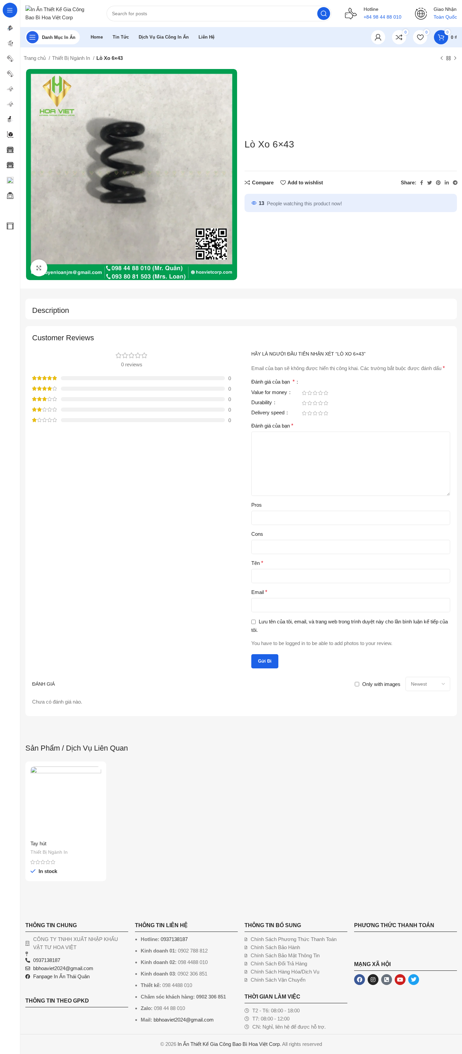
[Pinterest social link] (438, 182)
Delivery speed (268, 412)
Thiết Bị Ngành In (71, 58)
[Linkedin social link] (447, 182)
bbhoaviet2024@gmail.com (184, 1020)
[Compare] (96, 777)
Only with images (381, 684)
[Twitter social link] (429, 182)
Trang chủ (35, 58)
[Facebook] (359, 979)
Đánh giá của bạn (273, 382)
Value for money (269, 392)
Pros (256, 505)
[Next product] (455, 58)
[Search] (323, 13)
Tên (257, 563)
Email (259, 592)
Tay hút (38, 843)
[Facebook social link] (421, 182)
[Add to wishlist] (96, 808)
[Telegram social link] (455, 182)
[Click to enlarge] (38, 267)
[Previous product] (441, 58)
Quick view (96, 792)
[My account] (378, 37)
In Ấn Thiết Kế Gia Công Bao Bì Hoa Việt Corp (229, 1044)
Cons (257, 534)
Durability (262, 402)
